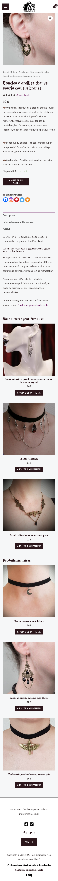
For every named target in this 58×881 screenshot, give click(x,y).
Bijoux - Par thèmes (20, 72)
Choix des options (29, 392)
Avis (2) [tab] (6, 228)
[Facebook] (5, 199)
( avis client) (23, 95)
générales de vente (34, 870)
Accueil (6, 72)
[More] (27, 199)
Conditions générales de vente (33, 305)
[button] (50, 18)
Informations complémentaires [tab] (18, 222)
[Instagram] (11, 199)
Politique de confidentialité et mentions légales (29, 865)
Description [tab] (9, 215)
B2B (27, 842)
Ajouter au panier (16, 181)
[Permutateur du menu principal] (5, 7)
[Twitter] (22, 199)
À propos (29, 832)
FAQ (29, 875)
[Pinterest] (16, 199)
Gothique (35, 72)
